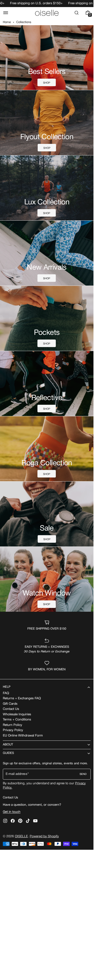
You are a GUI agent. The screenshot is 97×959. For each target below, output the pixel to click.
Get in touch (11, 811)
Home (7, 22)
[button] (5, 12)
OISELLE (21, 836)
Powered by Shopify (44, 836)
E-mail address (16, 774)
